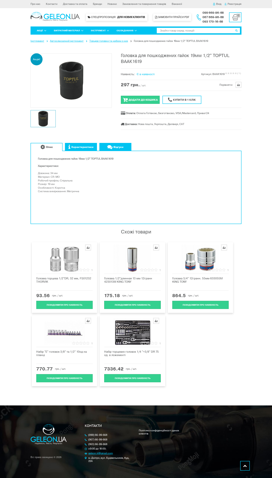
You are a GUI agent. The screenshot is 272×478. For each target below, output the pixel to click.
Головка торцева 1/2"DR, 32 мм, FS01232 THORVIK (63, 280)
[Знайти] (236, 30)
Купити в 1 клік (184, 100)
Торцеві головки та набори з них (108, 41)
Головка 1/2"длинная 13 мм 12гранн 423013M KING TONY (128, 280)
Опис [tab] (49, 147)
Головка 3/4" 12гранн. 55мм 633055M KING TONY (197, 280)
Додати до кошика (143, 100)
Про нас (35, 4)
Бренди (97, 4)
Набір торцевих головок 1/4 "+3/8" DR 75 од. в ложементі (131, 353)
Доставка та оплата (75, 4)
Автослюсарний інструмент (67, 41)
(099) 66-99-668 (98, 435)
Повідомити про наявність (64, 304)
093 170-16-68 (212, 22)
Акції (40, 30)
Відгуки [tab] (118, 147)
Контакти (51, 4)
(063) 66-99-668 (98, 444)
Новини (112, 4)
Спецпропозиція (118, 17)
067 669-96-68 (213, 17)
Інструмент (98, 30)
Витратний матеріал (67, 30)
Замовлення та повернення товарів (144, 4)
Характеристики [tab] (82, 147)
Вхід (218, 4)
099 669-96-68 (213, 13)
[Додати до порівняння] (88, 247)
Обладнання (125, 30)
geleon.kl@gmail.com (100, 453)
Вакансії (177, 4)
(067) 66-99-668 (98, 439)
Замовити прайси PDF (173, 17)
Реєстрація (234, 4)
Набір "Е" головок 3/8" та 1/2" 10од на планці (61, 353)
